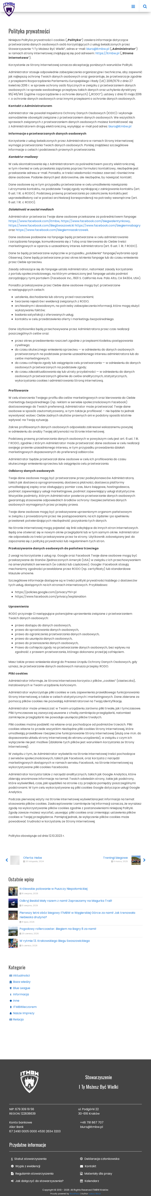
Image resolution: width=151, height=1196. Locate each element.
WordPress (75, 1193)
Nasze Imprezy (23, 1013)
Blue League (21, 988)
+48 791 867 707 (91, 1122)
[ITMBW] (9, 9)
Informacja (21, 994)
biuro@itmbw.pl (91, 1127)
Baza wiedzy (22, 982)
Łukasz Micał (95, 1193)
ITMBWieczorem (25, 1007)
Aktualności (21, 975)
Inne (16, 1000)
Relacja (18, 1019)
